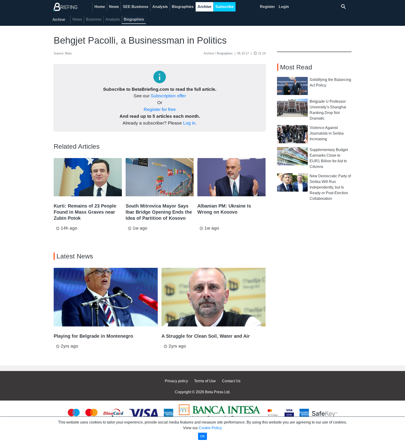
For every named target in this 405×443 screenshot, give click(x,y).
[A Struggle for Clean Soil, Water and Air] (213, 297)
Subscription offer (168, 95)
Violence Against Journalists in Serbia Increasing (327, 133)
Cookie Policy (210, 428)
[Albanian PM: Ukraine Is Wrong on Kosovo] (231, 177)
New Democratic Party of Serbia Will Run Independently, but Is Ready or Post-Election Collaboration (330, 187)
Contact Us (231, 381)
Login (284, 7)
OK (202, 436)
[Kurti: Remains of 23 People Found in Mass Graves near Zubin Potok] (88, 177)
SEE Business (135, 7)
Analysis (160, 7)
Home (99, 7)
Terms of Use (205, 381)
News (114, 7)
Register (267, 7)
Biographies (183, 7)
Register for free (160, 109)
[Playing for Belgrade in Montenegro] (106, 297)
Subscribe (224, 7)
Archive (204, 7)
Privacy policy (176, 381)
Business (93, 19)
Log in (189, 123)
